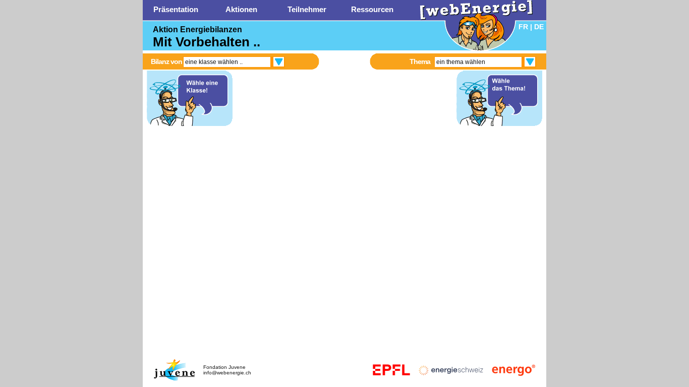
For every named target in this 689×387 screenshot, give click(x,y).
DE (539, 27)
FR (523, 27)
